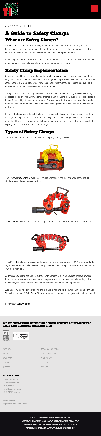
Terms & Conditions (50, 349)
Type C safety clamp (18, 177)
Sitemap (44, 367)
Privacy (44, 362)
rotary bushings (61, 76)
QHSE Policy (46, 358)
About (5, 353)
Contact (7, 362)
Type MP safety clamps (16, 261)
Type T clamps (12, 221)
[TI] (10, 15)
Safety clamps (12, 45)
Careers (6, 367)
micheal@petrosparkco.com (12, 389)
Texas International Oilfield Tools (20, 293)
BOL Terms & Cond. (49, 353)
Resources (7, 358)
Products (7, 349)
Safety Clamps (23, 303)
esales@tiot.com (8, 386)
